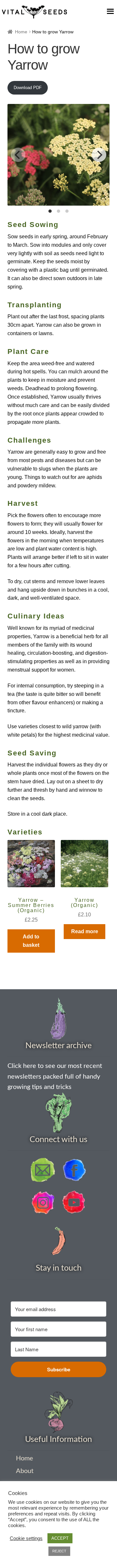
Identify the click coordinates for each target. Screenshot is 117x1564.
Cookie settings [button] (26, 1538)
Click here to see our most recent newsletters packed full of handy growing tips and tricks (54, 1076)
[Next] (99, 155)
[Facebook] (74, 1170)
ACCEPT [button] (60, 1538)
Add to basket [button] (31, 941)
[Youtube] (74, 1203)
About (24, 1471)
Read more (84, 931)
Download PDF (28, 87)
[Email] (43, 1170)
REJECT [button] (59, 1551)
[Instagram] (43, 1203)
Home (21, 31)
